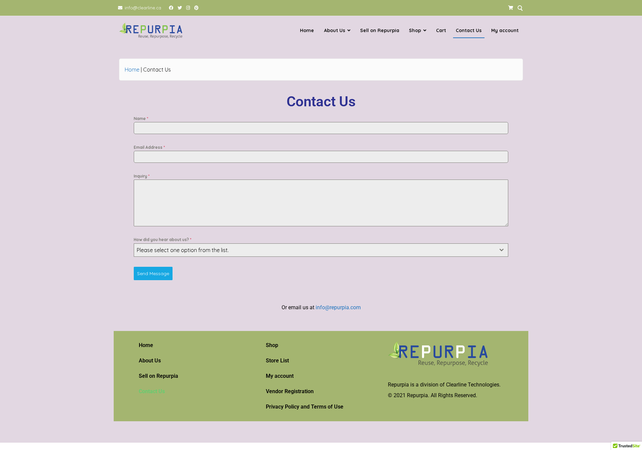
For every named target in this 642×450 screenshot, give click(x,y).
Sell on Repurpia (379, 30)
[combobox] (321, 250)
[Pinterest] (196, 7)
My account (505, 30)
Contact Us (468, 30)
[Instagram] (188, 7)
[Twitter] (180, 7)
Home (307, 30)
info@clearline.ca (143, 7)
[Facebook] (171, 7)
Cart (441, 30)
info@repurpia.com (338, 307)
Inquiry (141, 176)
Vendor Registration (290, 391)
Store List (277, 360)
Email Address (149, 147)
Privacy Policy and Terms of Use (304, 407)
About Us (334, 30)
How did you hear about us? (162, 239)
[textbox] (314, 250)
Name (141, 118)
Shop (415, 30)
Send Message (153, 273)
